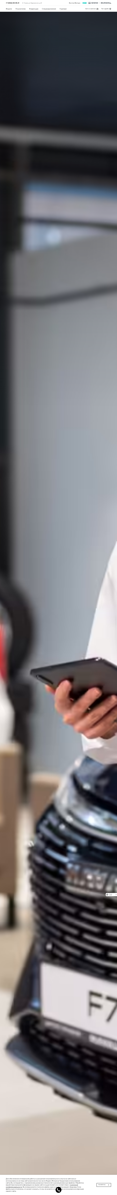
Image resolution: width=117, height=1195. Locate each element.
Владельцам (33, 9)
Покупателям (21, 9)
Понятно (101, 1184)
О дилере (63, 9)
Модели (9, 9)
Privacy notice (110, 895)
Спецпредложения (49, 9)
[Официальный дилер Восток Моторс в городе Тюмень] (99, 3)
